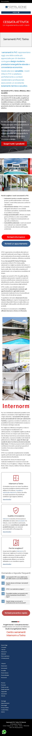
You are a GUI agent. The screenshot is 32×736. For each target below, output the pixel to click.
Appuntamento (5, 703)
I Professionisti (5, 658)
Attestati (3, 654)
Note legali (4, 705)
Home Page (4, 645)
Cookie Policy (4, 709)
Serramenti (4, 668)
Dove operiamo (5, 656)
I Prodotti (3, 647)
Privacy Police (5, 707)
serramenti (21, 521)
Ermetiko (3, 670)
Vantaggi (3, 701)
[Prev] (1, 166)
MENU (15, 12)
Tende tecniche (5, 689)
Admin (3, 712)
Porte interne (4, 673)
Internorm (6, 519)
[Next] (30, 166)
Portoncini (4, 677)
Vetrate (3, 696)
